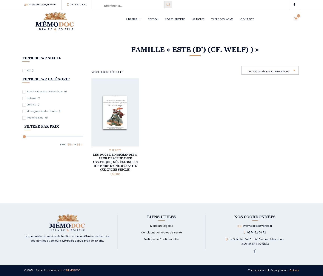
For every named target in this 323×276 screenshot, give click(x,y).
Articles (198, 19)
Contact (247, 19)
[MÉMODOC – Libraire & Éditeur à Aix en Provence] (55, 23)
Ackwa (294, 270)
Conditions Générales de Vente (161, 232)
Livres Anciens (175, 19)
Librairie (132, 19)
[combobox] (270, 70)
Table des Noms (222, 19)
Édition (153, 19)
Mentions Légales (161, 226)
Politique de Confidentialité (161, 239)
